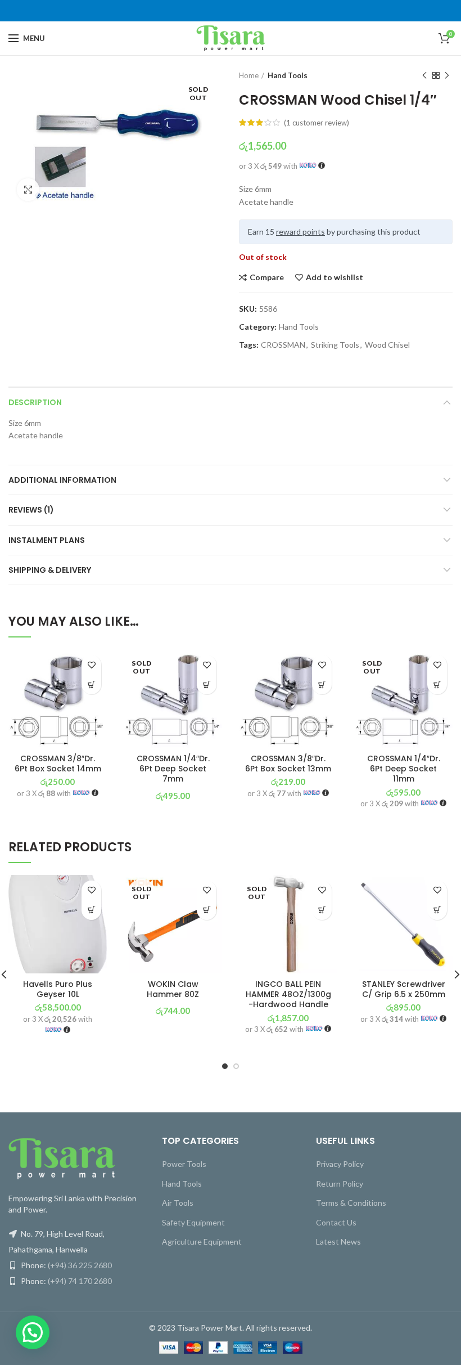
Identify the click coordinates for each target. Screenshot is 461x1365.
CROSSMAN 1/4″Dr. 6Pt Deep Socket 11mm (403, 768)
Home (249, 75)
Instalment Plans (46, 540)
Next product (447, 75)
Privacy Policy (340, 1164)
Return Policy (339, 1183)
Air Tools (177, 1202)
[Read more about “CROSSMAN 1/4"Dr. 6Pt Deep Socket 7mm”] (206, 684)
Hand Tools (288, 75)
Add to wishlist (334, 277)
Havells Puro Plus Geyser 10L (57, 989)
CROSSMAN (283, 344)
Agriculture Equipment (202, 1241)
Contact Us (336, 1222)
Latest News (338, 1241)
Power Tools (184, 1164)
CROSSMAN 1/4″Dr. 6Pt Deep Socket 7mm (173, 768)
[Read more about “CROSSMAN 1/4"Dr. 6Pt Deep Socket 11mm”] (437, 684)
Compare (267, 277)
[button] (91, 684)
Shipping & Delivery (49, 570)
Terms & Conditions (351, 1202)
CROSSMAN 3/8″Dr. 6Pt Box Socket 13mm (288, 763)
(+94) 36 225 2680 (80, 1265)
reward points (300, 231)
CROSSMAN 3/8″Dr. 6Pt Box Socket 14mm (58, 763)
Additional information (62, 480)
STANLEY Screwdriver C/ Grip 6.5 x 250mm (403, 989)
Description (35, 402)
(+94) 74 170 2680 (80, 1281)
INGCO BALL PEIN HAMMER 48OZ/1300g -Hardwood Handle (288, 994)
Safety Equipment (193, 1222)
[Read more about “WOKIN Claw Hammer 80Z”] (206, 910)
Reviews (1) (31, 509)
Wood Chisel (387, 344)
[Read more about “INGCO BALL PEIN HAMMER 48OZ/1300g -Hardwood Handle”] (322, 910)
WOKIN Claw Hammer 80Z (173, 989)
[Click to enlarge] (28, 189)
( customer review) (316, 122)
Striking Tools (335, 344)
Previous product (424, 75)
